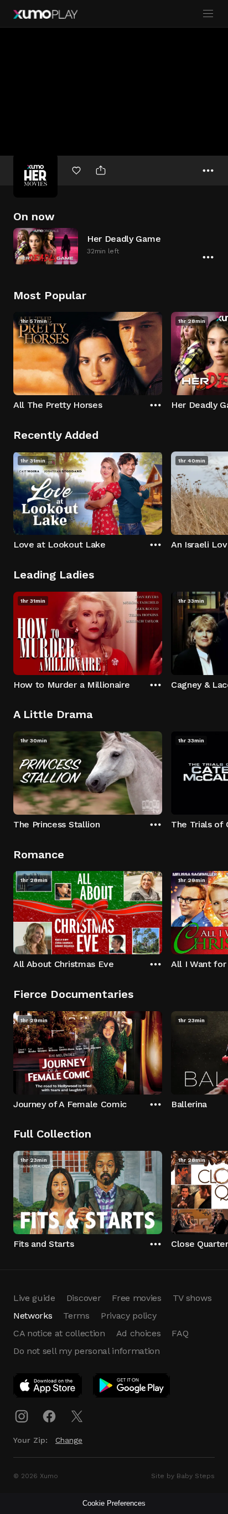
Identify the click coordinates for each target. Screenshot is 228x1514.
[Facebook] (49, 1416)
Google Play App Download (132, 1388)
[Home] (45, 14)
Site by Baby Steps (183, 1476)
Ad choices (138, 1333)
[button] (114, 246)
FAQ (180, 1333)
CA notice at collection (59, 1333)
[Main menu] (208, 13)
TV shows (192, 1298)
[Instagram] (21, 1416)
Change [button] (68, 1440)
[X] (77, 1416)
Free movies (136, 1298)
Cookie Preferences (114, 1503)
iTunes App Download (48, 1388)
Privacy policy (129, 1315)
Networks (32, 1315)
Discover (83, 1298)
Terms (76, 1315)
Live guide (34, 1298)
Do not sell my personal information (86, 1351)
